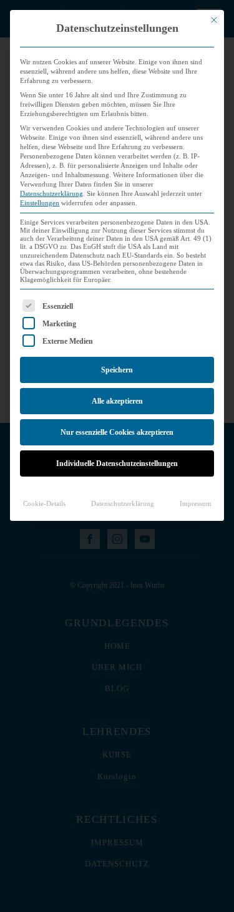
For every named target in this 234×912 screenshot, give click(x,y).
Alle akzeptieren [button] (117, 401)
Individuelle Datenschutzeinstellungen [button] (117, 463)
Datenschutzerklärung (51, 193)
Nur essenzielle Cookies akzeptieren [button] (117, 432)
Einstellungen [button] (39, 203)
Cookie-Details (44, 503)
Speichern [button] (117, 370)
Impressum (196, 503)
